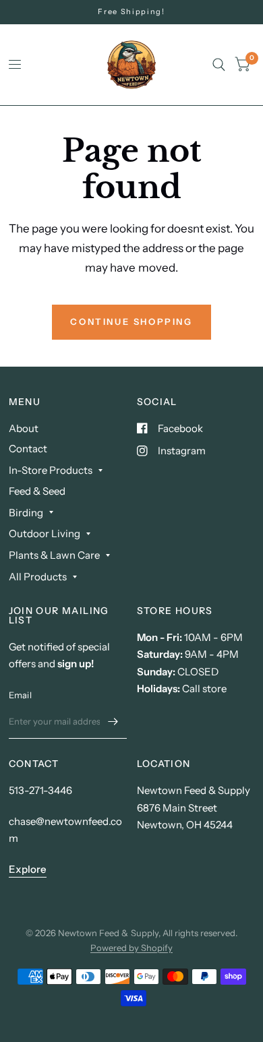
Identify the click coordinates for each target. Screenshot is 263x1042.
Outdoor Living (44, 533)
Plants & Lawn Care (54, 555)
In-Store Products (50, 470)
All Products (38, 576)
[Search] (219, 64)
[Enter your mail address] (113, 721)
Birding (26, 512)
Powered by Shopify (131, 947)
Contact (28, 448)
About (23, 428)
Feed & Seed (37, 491)
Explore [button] (28, 869)
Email (20, 694)
